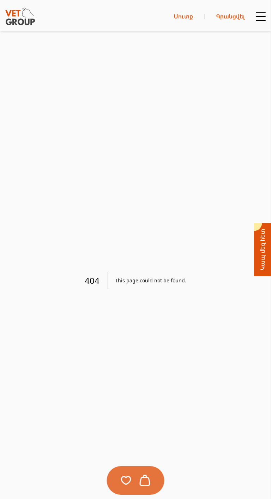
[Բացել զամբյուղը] (145, 480)
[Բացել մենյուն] (261, 16)
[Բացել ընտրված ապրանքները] (126, 480)
